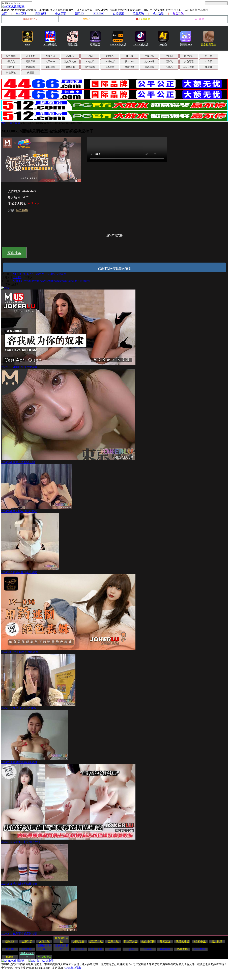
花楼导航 (165, 949)
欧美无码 (138, 13)
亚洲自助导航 (61, 947)
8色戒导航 (90, 67)
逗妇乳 (169, 61)
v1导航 (208, 61)
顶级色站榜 (182, 941)
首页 (4, 13)
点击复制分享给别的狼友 (114, 268)
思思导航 (78, 941)
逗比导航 (30, 61)
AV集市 (70, 56)
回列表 (17, 277)
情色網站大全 (27, 955)
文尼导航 (44, 941)
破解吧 (113, 949)
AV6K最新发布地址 (196, 10)
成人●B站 (149, 61)
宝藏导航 (113, 941)
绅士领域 (11, 72)
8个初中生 (200, 941)
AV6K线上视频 (72, 967)
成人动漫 (158, 13)
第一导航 (199, 19)
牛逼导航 (149, 56)
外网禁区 (165, 941)
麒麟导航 (70, 67)
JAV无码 (21, 13)
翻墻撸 (10, 956)
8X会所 (90, 61)
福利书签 (182, 949)
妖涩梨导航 (96, 941)
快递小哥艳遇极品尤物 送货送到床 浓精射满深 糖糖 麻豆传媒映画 (51, 280)
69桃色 (109, 56)
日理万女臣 (130, 941)
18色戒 (129, 56)
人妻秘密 (109, 67)
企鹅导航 (27, 941)
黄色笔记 (189, 61)
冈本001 (129, 61)
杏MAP (86, 19)
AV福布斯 (110, 61)
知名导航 (178, 13)
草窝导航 (27, 949)
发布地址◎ (44, 956)
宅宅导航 (199, 949)
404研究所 (188, 67)
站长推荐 (11, 56)
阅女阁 (10, 67)
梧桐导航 (30, 67)
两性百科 (189, 56)
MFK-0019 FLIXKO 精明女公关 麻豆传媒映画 (39, 273)
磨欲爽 (148, 949)
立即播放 (14, 253)
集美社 (208, 67)
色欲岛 (90, 56)
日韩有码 (40, 13)
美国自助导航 (44, 947)
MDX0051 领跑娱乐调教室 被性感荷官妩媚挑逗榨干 (53, 123)
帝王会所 (30, 56)
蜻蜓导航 (50, 67)
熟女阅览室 (70, 61)
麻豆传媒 (22, 210)
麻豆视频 (15, 123)
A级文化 (11, 61)
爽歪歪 (30, 72)
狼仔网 (208, 56)
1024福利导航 (61, 940)
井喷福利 (129, 67)
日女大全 (78, 949)
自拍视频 (118, 13)
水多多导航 (144, 19)
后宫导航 (149, 67)
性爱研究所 (96, 949)
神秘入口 (50, 56)
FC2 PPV (98, 13)
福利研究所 (31, 19)
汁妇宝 (131, 949)
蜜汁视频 (217, 941)
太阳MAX (50, 61)
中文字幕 (60, 13)
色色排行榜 (148, 941)
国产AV (79, 13)
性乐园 (169, 56)
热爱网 (10, 949)
